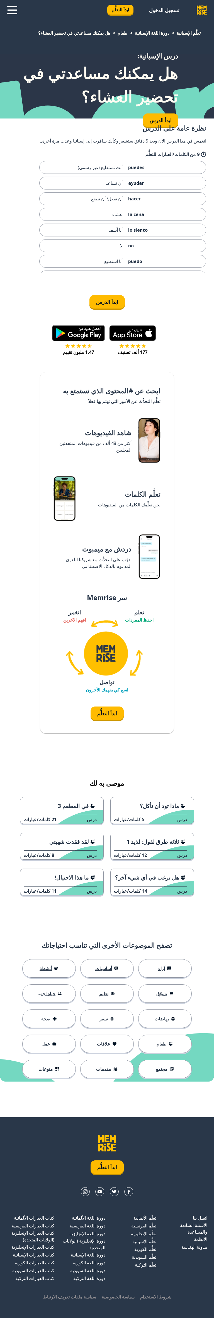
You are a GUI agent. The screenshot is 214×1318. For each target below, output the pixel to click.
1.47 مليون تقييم (78, 352)
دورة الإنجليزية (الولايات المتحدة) (84, 1244)
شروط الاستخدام (155, 1297)
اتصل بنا (200, 1218)
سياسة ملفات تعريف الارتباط (69, 1297)
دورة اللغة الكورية (89, 1263)
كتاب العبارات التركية (34, 1278)
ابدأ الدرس (107, 301)
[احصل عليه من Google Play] (78, 333)
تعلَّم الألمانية (144, 1218)
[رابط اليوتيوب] (99, 1191)
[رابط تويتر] (114, 1191)
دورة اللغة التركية (89, 1278)
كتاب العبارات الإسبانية (33, 1255)
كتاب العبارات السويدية (33, 1270)
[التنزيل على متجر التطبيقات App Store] (132, 333)
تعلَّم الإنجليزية (143, 1234)
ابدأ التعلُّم (120, 9)
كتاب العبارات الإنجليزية (32, 1247)
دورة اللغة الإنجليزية (87, 1234)
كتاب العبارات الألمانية (34, 1218)
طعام (123, 33)
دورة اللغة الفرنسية (87, 1226)
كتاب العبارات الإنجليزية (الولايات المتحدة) (32, 1236)
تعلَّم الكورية (145, 1249)
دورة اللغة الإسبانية (152, 33)
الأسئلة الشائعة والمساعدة (193, 1228)
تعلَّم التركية (145, 1265)
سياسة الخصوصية (118, 1297)
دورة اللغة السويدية (87, 1270)
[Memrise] (201, 10)
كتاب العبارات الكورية (34, 1263)
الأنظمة (200, 1239)
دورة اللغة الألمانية (88, 1218)
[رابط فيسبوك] (128, 1191)
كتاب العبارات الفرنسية (33, 1226)
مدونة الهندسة (194, 1247)
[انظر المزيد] (12, 10)
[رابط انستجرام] (85, 1191)
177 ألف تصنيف (132, 352)
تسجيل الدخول (164, 10)
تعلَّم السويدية (144, 1257)
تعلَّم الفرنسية (143, 1226)
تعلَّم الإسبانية (189, 33)
